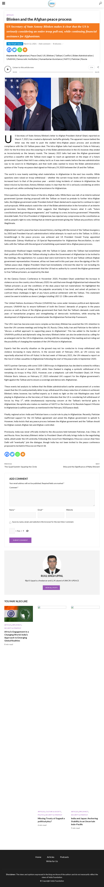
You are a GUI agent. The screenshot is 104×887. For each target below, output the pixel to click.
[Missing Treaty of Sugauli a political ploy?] (52, 707)
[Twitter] (14, 49)
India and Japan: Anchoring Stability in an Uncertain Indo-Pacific (84, 821)
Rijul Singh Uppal (15, 44)
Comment (13, 487)
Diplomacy (16, 625)
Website (69, 510)
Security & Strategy (12, 628)
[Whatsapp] (19, 49)
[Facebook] (9, 49)
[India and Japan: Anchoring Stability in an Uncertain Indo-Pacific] (85, 707)
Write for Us (52, 861)
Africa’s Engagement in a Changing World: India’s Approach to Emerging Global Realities (16, 636)
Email (40, 510)
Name (12, 510)
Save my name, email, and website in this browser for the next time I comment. (43, 522)
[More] (25, 49)
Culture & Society (53, 812)
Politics (41, 815)
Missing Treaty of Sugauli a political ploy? (51, 820)
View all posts (51, 588)
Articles (10, 15)
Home (38, 857)
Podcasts (64, 857)
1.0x (91, 67)
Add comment (45, 44)
